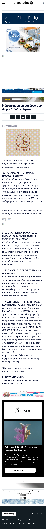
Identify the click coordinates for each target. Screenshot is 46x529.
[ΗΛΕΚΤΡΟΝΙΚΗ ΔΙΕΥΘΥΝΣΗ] (23, 117)
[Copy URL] (33, 117)
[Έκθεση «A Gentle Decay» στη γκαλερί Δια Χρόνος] (23, 433)
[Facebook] (12, 117)
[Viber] (28, 117)
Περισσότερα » (20, 470)
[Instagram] (37, 513)
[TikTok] (42, 513)
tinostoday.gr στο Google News (25, 491)
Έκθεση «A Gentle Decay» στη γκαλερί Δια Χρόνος (21, 449)
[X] (18, 117)
